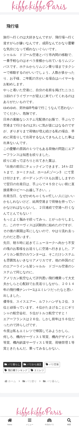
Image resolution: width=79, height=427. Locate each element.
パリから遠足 (34, 364)
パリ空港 (54, 364)
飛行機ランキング (17, 370)
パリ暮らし (14, 364)
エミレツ (39, 370)
